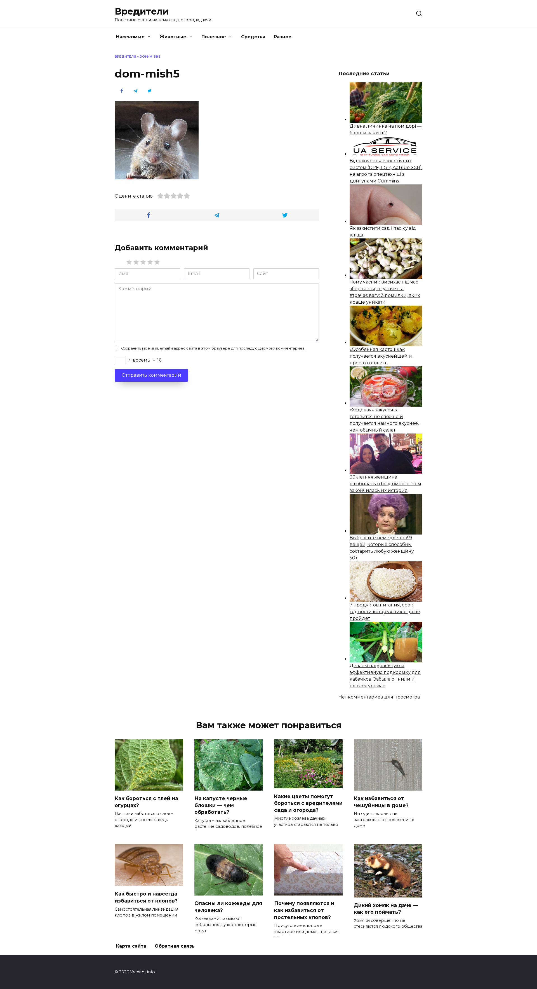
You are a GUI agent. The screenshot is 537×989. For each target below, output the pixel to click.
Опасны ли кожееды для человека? (228, 906)
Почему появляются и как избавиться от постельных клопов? (304, 910)
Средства (253, 36)
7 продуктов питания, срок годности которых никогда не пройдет (385, 611)
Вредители (142, 11)
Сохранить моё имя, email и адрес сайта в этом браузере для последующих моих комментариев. (213, 348)
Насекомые (130, 36)
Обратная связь (175, 946)
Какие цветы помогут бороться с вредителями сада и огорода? (308, 803)
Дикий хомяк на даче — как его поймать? (386, 908)
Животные (173, 36)
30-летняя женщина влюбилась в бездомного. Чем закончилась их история (385, 483)
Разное (282, 36)
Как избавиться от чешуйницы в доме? (381, 801)
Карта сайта (131, 946)
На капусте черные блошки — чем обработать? (220, 805)
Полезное (213, 36)
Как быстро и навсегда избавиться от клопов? (146, 897)
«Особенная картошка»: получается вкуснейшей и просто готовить (381, 356)
